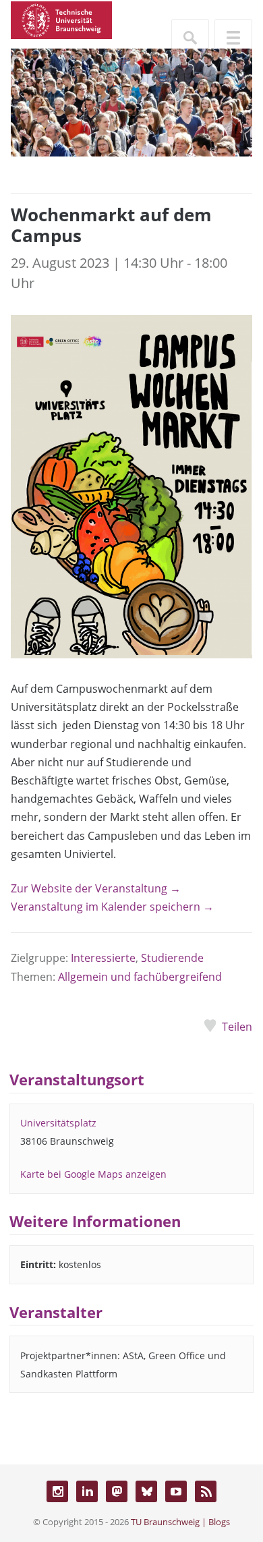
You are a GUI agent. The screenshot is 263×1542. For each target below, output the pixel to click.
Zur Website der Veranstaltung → (96, 888)
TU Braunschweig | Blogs (180, 1522)
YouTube (176, 1491)
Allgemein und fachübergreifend (140, 976)
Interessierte (103, 957)
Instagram (57, 1491)
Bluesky (146, 1491)
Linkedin (87, 1491)
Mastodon (116, 1491)
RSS (205, 1491)
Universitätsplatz (58, 1122)
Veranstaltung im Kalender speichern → (112, 906)
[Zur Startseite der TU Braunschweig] (61, 19)
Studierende (172, 957)
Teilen (237, 1026)
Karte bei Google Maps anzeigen (93, 1174)
